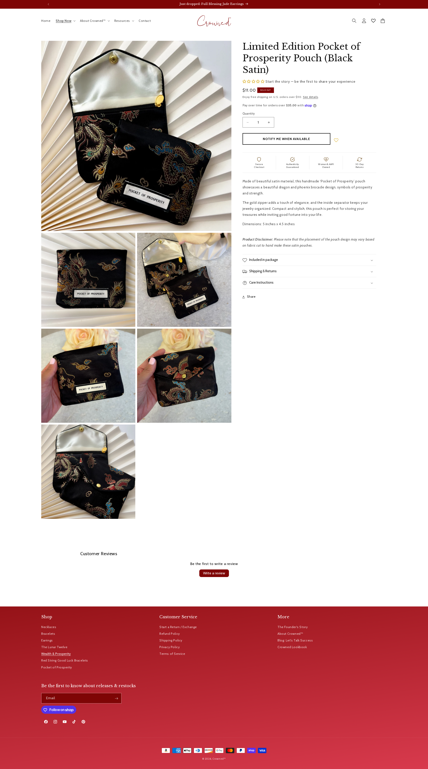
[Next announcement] (380, 4)
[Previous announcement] (48, 4)
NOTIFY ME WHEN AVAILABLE (286, 139)
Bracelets (48, 633)
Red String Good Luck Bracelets (64, 660)
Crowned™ (219, 758)
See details (310, 97)
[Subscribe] (116, 698)
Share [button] (251, 297)
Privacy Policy (169, 647)
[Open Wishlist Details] (373, 21)
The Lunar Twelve (54, 647)
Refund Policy (169, 633)
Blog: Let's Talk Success (295, 640)
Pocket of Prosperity (56, 667)
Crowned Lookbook (292, 647)
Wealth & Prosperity (56, 654)
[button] (65, 20)
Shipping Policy (170, 640)
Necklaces (48, 627)
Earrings (47, 640)
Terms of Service (172, 654)
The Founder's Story (293, 627)
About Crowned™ (290, 633)
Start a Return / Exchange (178, 627)
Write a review (214, 573)
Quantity (249, 113)
